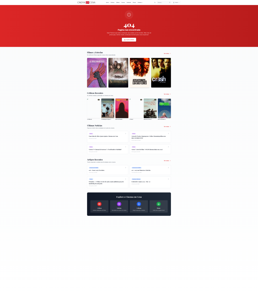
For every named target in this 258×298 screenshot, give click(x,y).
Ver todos (166, 53)
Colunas (140, 2)
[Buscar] (169, 2)
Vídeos (118, 2)
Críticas (112, 2)
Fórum (134, 2)
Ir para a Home (130, 39)
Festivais (129, 2)
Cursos (123, 2)
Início (107, 2)
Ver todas (166, 94)
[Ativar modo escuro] (155, 2)
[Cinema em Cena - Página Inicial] (86, 2)
